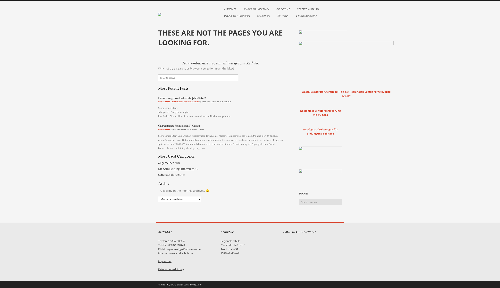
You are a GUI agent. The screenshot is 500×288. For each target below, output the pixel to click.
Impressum (164, 261)
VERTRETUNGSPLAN (308, 9)
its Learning (263, 15)
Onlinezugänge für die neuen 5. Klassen (179, 126)
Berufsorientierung (306, 15)
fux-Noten (283, 15)
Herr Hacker (208, 101)
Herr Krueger (179, 129)
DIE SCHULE (283, 9)
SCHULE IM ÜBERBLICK (256, 9)
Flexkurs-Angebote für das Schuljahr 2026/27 (182, 98)
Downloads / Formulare (237, 15)
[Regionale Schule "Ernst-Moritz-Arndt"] (159, 12)
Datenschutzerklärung (171, 269)
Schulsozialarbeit (169, 175)
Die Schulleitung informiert (185, 101)
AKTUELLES (230, 9)
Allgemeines (164, 101)
